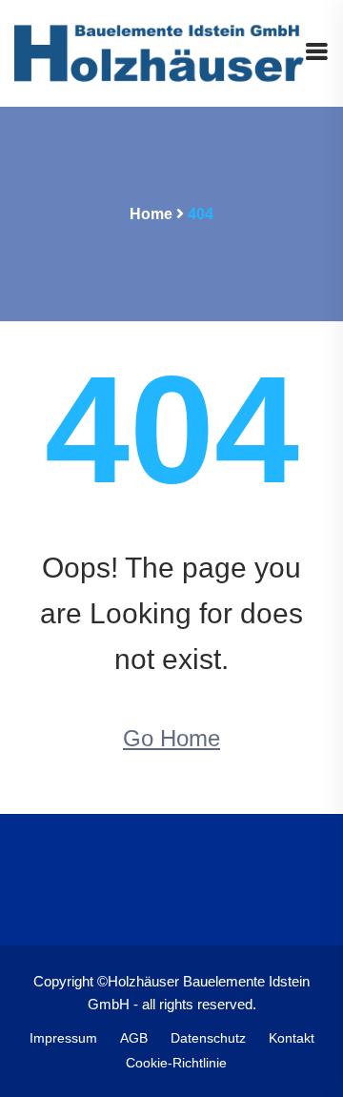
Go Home (171, 738)
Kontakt (291, 1038)
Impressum (63, 1038)
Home (151, 214)
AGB (134, 1038)
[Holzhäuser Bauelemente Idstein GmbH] (159, 52)
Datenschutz (208, 1038)
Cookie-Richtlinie (176, 1062)
